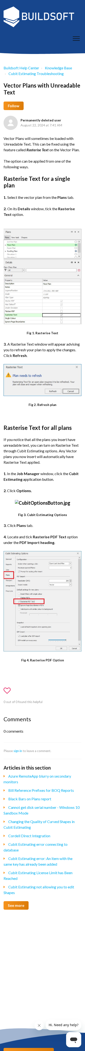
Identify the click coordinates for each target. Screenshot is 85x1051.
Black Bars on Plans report (29, 799)
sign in (17, 751)
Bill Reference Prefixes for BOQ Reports (41, 790)
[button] (76, 38)
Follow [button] (13, 105)
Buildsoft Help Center (21, 68)
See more (16, 905)
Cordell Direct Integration (29, 835)
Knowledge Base (58, 68)
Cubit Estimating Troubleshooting (36, 73)
